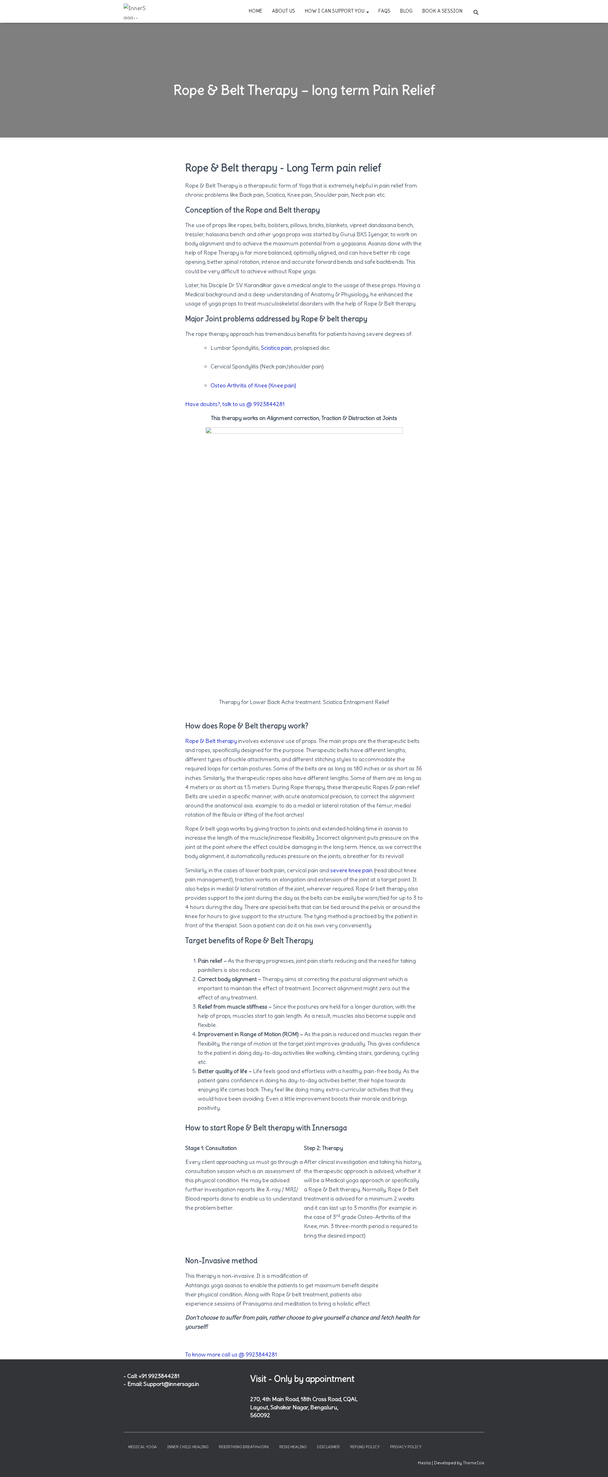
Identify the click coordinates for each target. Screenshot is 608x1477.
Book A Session (442, 11)
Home (256, 11)
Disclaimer (328, 1446)
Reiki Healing (293, 1446)
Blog (406, 11)
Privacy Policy (405, 1446)
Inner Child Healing (187, 1446)
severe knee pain (351, 870)
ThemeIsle (473, 1463)
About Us (283, 11)
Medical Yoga (142, 1446)
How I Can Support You (335, 11)
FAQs (384, 11)
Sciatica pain (276, 347)
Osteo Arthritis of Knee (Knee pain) (253, 385)
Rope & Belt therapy (211, 741)
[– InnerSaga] (135, 11)
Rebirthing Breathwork (244, 1446)
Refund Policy (365, 1446)
